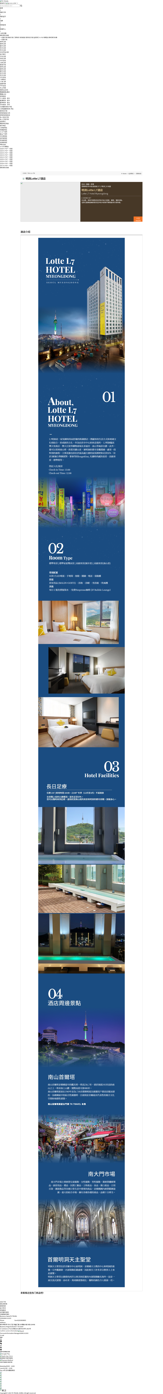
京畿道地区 (3, 130)
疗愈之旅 (3, 58)
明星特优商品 (4, 123)
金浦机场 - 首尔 (5, 100)
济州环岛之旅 (4, 52)
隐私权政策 (3, 1304)
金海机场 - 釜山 (5, 102)
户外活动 (3, 60)
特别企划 (3, 144)
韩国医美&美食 (5, 92)
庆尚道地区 (3, 140)
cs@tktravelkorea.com (11, 1335)
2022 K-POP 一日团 (6, 157)
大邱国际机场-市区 (6, 107)
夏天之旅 (3, 46)
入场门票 (3, 81)
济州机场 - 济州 (5, 105)
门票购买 (16, 37)
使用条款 (3, 1306)
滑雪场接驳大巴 (5, 113)
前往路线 (3, 1310)
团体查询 (3, 25)
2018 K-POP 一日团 (6, 163)
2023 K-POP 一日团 (6, 155)
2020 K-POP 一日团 (6, 159)
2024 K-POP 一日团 (6, 153)
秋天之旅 (3, 48)
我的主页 (3, 16)
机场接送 (23, 37)
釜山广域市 (3, 134)
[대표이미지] (50, 202)
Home (124, 173)
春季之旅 (3, 44)
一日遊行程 (3, 37)
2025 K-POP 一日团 (6, 151)
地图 (109, 186)
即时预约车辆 (4, 35)
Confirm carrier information (9, 1331)
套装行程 (10, 37)
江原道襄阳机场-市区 (7, 109)
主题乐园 (3, 84)
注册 (1, 21)
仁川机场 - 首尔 (5, 98)
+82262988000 (9, 1320)
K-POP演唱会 (43, 37)
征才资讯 (3, 1308)
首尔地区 (3, 125)
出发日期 (3, 33)
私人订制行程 (4, 119)
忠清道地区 (3, 142)
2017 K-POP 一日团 (6, 165)
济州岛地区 (3, 136)
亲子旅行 (3, 54)
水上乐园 (3, 88)
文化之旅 (3, 56)
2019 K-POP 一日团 (6, 161)
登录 (1, 8)
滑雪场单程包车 (5, 115)
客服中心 (3, 29)
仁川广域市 (3, 132)
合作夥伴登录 (4, 1312)
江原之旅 (3, 63)
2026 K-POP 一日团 (6, 149)
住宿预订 (36, 37)
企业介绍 (3, 1302)
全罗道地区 (3, 138)
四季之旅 (3, 42)
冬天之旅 (3, 50)
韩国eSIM (3, 94)
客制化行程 (29, 37)
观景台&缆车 (4, 90)
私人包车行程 (4, 117)
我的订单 (3, 12)
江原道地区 (3, 128)
